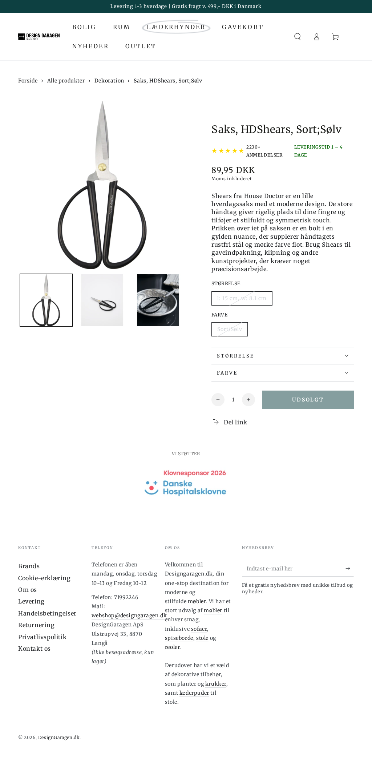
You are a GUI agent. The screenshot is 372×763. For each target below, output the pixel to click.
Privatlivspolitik (42, 637)
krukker (215, 684)
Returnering (36, 625)
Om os (27, 589)
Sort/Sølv (229, 329)
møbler (197, 601)
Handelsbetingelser (47, 613)
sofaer (199, 629)
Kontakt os (34, 648)
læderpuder (194, 693)
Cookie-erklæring (44, 578)
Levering (31, 601)
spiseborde (179, 638)
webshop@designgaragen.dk (129, 615)
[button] (297, 37)
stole (202, 638)
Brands (29, 566)
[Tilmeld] (349, 568)
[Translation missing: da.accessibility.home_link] (39, 36)
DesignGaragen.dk (59, 737)
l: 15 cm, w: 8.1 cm (242, 298)
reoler (172, 647)
